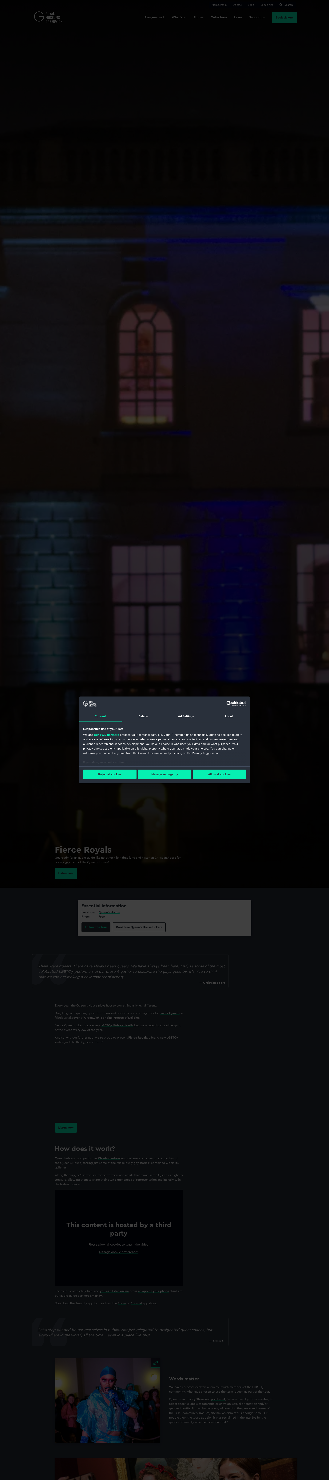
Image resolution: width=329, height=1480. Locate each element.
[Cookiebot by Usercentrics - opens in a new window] (229, 704)
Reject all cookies (109, 774)
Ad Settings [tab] (186, 716)
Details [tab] (143, 716)
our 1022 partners (106, 735)
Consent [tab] (100, 716)
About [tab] (229, 716)
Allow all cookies (219, 774)
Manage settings (162, 774)
